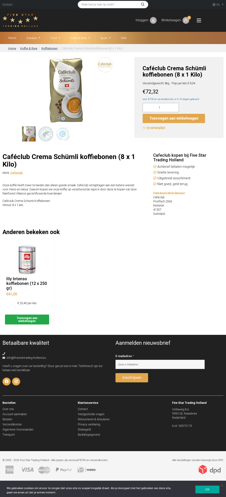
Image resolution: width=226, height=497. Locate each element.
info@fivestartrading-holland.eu (26, 357)
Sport (103, 38)
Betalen (7, 419)
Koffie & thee (78, 38)
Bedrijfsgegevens (89, 434)
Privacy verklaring (89, 424)
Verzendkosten (12, 424)
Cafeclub (16, 173)
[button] (154, 128)
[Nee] (222, 485)
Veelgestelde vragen (91, 414)
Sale (123, 38)
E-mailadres (124, 356)
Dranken (31, 38)
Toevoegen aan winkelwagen (173, 118)
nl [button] (218, 4)
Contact (7, 4)
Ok (207, 489)
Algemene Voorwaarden (17, 429)
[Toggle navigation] (199, 20)
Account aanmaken (14, 414)
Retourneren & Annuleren (94, 419)
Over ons (8, 409)
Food (53, 38)
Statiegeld (84, 429)
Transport (8, 434)
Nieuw (12, 38)
